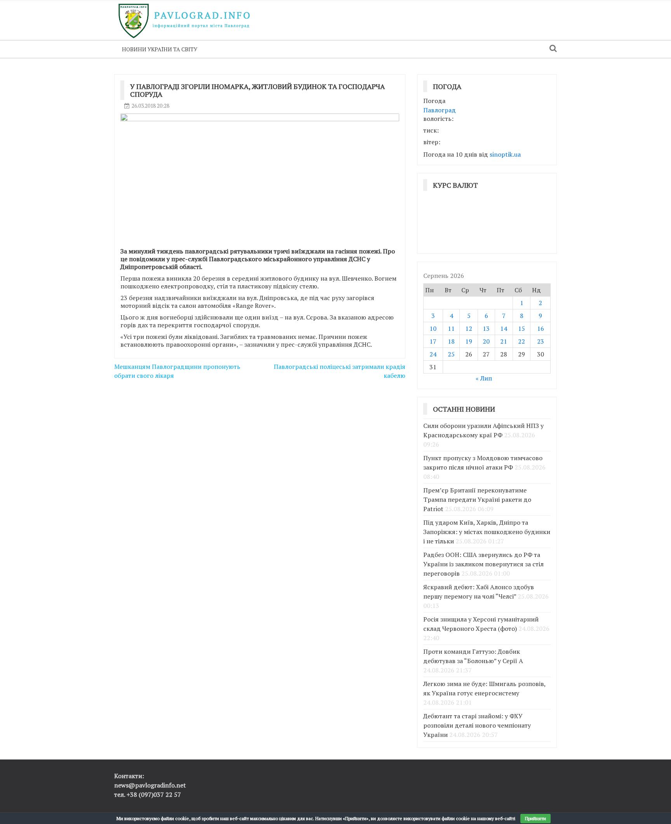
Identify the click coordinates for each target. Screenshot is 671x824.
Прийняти (535, 818)
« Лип (484, 378)
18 (451, 341)
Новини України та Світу (159, 49)
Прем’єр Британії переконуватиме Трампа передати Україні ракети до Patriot (477, 499)
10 (432, 328)
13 (486, 328)
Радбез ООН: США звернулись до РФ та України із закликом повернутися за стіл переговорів (483, 564)
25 (451, 354)
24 (432, 354)
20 (486, 341)
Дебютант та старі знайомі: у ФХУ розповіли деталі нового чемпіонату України (477, 725)
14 (503, 328)
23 (540, 341)
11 (451, 328)
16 (540, 328)
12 (468, 328)
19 (468, 341)
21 (503, 341)
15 (521, 328)
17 (432, 341)
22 (521, 341)
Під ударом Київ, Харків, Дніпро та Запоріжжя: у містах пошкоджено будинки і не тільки (486, 531)
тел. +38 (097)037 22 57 (147, 794)
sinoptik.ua (505, 154)
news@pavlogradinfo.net (150, 785)
